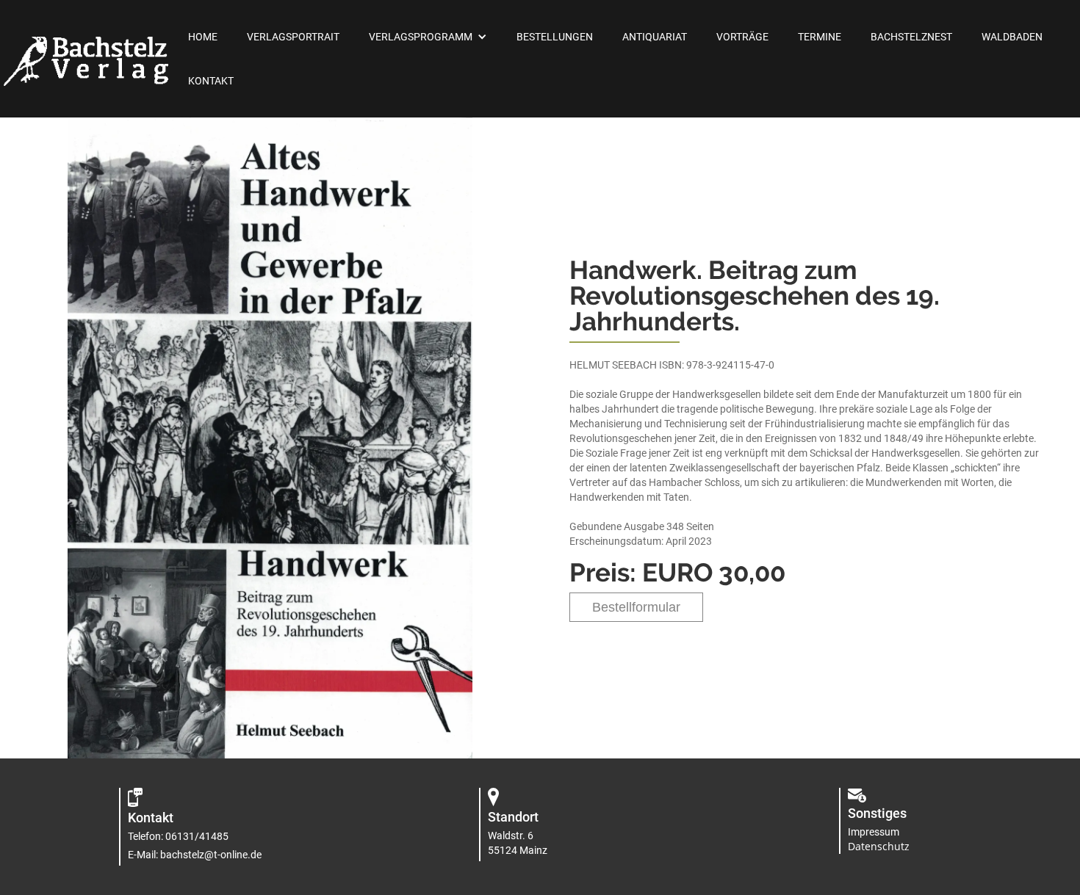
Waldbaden (1012, 37)
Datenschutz (879, 846)
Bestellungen (554, 37)
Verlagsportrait (293, 37)
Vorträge (742, 37)
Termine (819, 37)
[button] (428, 37)
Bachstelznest (911, 37)
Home (202, 37)
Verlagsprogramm (420, 37)
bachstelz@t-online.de (211, 854)
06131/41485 (196, 836)
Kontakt (211, 81)
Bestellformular (636, 607)
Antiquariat (654, 37)
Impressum (873, 832)
